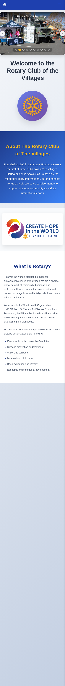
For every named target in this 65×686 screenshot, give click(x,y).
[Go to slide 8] (41, 50)
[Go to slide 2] (20, 50)
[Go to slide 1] (16, 50)
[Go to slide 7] (38, 50)
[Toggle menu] (60, 5)
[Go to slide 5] (30, 50)
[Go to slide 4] (27, 50)
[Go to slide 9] (45, 50)
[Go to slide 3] (23, 50)
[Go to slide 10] (49, 50)
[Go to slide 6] (34, 50)
